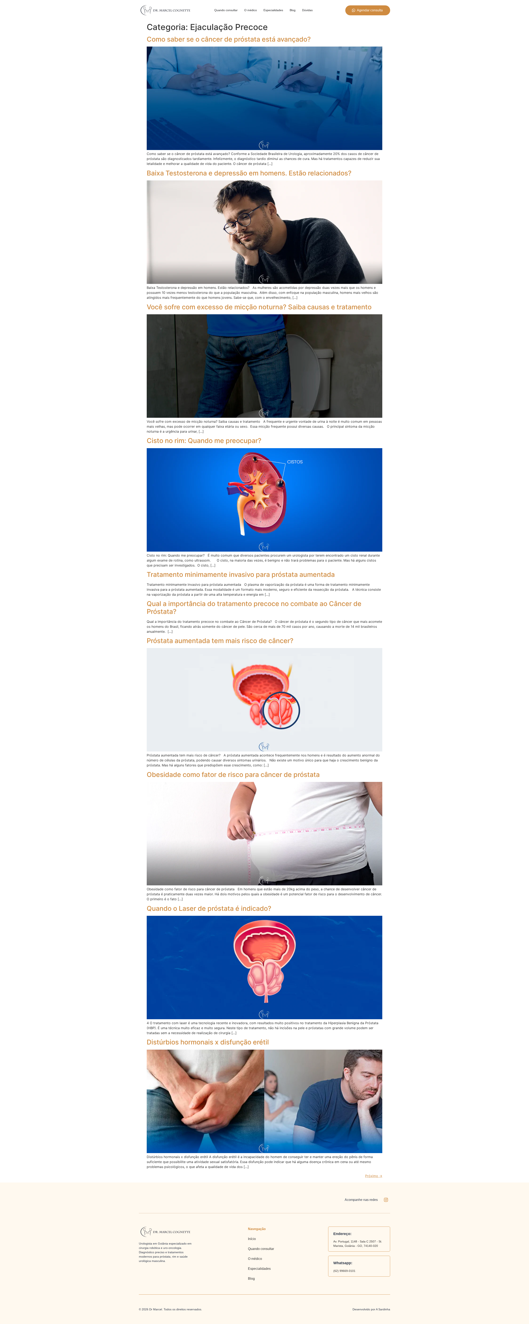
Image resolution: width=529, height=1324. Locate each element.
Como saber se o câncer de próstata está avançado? (229, 39)
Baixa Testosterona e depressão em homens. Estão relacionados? (249, 173)
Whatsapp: (342, 1263)
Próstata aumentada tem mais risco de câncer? (220, 641)
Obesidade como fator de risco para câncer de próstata (233, 775)
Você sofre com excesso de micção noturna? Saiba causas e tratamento (259, 307)
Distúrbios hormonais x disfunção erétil (208, 1042)
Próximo (373, 1176)
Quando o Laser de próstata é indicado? (209, 908)
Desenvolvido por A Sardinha (371, 1309)
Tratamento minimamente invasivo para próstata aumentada (241, 574)
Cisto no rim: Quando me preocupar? (204, 441)
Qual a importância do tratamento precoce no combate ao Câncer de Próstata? (254, 608)
